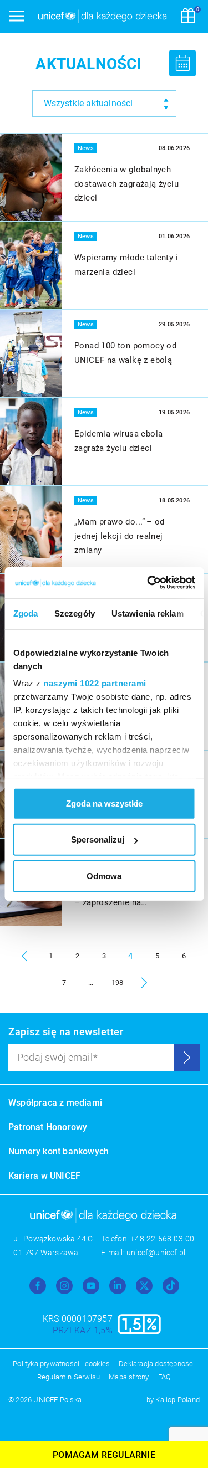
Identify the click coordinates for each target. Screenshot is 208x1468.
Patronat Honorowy (47, 1127)
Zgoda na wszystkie (104, 803)
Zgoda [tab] (25, 613)
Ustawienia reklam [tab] (147, 613)
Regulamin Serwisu (68, 1377)
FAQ (164, 1377)
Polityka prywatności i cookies (61, 1363)
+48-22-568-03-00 (162, 1238)
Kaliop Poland (177, 1399)
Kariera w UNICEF (44, 1176)
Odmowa (104, 875)
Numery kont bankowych (58, 1151)
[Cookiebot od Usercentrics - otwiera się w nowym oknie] (148, 583)
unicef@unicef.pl (155, 1252)
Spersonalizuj (97, 839)
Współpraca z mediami (55, 1102)
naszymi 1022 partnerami (94, 683)
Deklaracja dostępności (157, 1363)
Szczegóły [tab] (74, 613)
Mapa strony (129, 1377)
